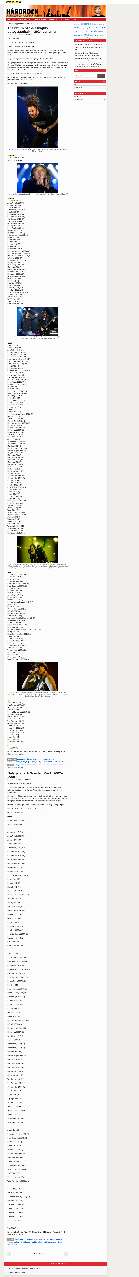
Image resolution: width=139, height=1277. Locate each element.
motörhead (77, 35)
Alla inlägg (11, 19)
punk (82, 35)
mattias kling (37, 1242)
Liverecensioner (39, 19)
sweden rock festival (15, 767)
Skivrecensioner (24, 19)
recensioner (52, 1242)
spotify (96, 35)
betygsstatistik (20, 765)
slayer (92, 35)
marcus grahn (44, 765)
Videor (73, 19)
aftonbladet (18, 1239)
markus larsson (57, 765)
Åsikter (29, 759)
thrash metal (81, 38)
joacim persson (32, 765)
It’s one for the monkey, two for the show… (89, 44)
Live (52, 759)
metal (44, 1242)
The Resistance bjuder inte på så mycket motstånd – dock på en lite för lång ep (88, 65)
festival (39, 1239)
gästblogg (90, 28)
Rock (38, 762)
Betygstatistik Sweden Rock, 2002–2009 (35, 775)
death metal (96, 24)
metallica (99, 32)
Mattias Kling (28, 34)
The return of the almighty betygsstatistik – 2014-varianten (32, 29)
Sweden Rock (46, 762)
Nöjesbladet (30, 762)
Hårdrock (36, 759)
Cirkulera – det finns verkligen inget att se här (88, 49)
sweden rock (12, 1244)
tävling (87, 38)
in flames (77, 32)
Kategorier (77, 96)
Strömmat (65, 19)
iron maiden (84, 32)
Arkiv (76, 84)
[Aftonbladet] (13, 2)
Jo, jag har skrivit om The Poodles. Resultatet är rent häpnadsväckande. (87, 54)
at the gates (77, 24)
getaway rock (83, 27)
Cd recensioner (87, 24)
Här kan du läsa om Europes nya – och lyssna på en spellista (88, 60)
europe (102, 24)
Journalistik (45, 759)
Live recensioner (13, 762)
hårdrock (45, 1239)
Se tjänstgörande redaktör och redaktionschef (24, 1268)
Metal (23, 762)
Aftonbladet (21, 759)
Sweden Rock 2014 (60, 762)
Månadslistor (53, 19)
